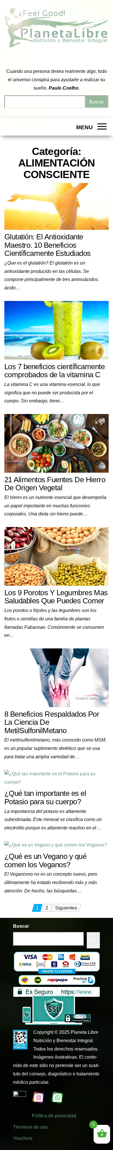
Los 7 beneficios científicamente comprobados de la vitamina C (54, 370)
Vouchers (22, 1138)
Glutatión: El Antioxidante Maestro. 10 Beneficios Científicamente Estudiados (47, 245)
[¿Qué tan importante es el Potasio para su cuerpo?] (56, 777)
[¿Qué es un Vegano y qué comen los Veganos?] (55, 844)
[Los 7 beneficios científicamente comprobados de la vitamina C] (56, 330)
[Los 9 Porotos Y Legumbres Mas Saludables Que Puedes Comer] (56, 556)
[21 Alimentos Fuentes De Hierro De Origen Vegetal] (56, 443)
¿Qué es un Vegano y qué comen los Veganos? (45, 860)
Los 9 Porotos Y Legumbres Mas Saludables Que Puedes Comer (56, 596)
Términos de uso (30, 1127)
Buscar (21, 926)
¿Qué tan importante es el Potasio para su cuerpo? (45, 797)
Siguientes (66, 907)
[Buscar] (93, 940)
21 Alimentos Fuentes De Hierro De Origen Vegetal (54, 483)
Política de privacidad (54, 1115)
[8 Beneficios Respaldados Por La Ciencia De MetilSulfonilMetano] (56, 677)
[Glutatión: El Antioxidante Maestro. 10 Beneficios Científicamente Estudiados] (56, 206)
